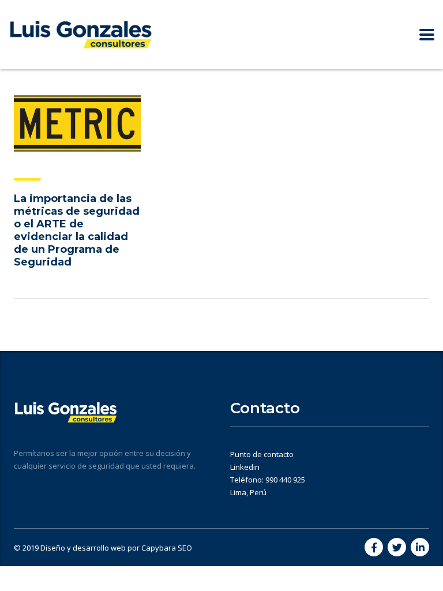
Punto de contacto (262, 454)
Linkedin (245, 467)
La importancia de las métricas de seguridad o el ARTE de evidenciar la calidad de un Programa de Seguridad (77, 230)
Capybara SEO (166, 548)
